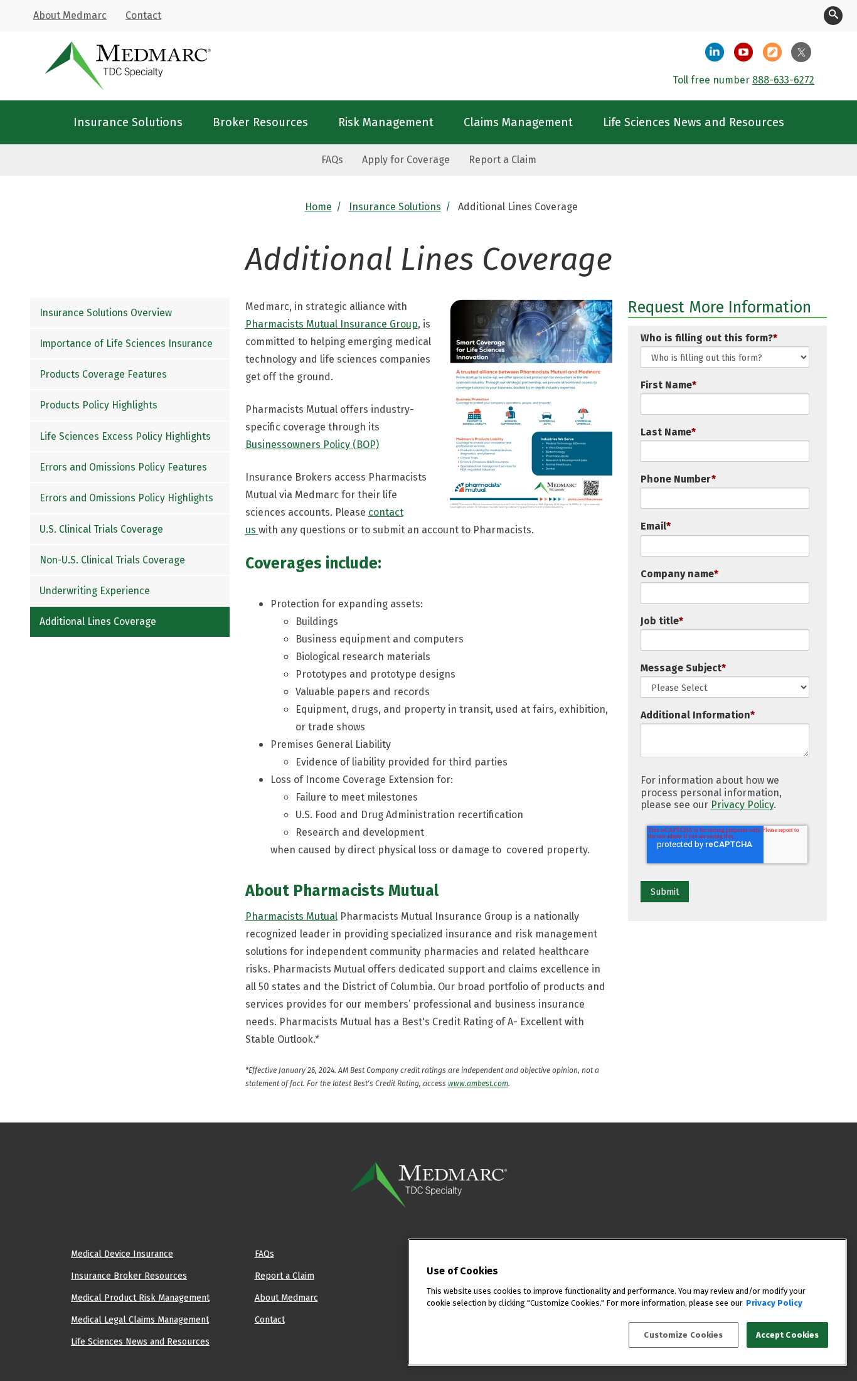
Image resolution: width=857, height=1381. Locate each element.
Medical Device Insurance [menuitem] (122, 1253)
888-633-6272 (783, 80)
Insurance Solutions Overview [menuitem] (106, 312)
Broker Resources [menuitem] (260, 122)
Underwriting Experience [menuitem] (95, 590)
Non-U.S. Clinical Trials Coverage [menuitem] (112, 560)
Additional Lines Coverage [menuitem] (98, 622)
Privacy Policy (742, 804)
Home (318, 207)
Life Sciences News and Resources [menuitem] (693, 122)
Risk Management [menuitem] (386, 122)
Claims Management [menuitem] (518, 122)
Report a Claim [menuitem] (502, 159)
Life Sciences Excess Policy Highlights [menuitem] (125, 436)
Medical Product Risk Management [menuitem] (140, 1297)
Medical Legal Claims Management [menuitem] (140, 1319)
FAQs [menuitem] (332, 159)
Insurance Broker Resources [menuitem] (129, 1275)
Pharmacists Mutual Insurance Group (331, 324)
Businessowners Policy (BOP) (312, 444)
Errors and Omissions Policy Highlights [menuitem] (126, 497)
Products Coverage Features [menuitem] (103, 374)
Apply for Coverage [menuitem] (406, 159)
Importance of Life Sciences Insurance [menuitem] (126, 343)
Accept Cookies (787, 1335)
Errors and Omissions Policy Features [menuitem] (123, 467)
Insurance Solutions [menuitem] (128, 122)
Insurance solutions (395, 207)
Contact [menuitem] (143, 15)
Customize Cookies (683, 1335)
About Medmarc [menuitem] (70, 15)
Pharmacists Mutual (291, 916)
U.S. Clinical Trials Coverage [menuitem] (101, 529)
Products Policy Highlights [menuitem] (98, 405)
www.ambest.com (478, 1083)
